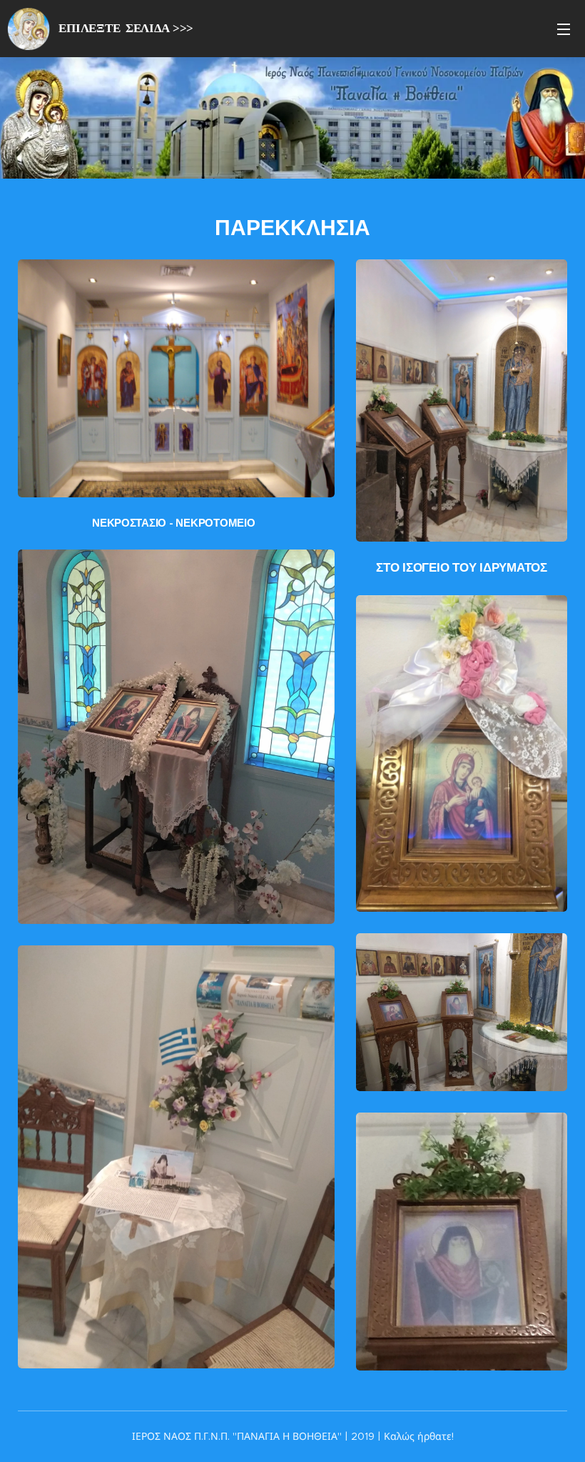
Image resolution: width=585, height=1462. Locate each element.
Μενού (563, 28)
